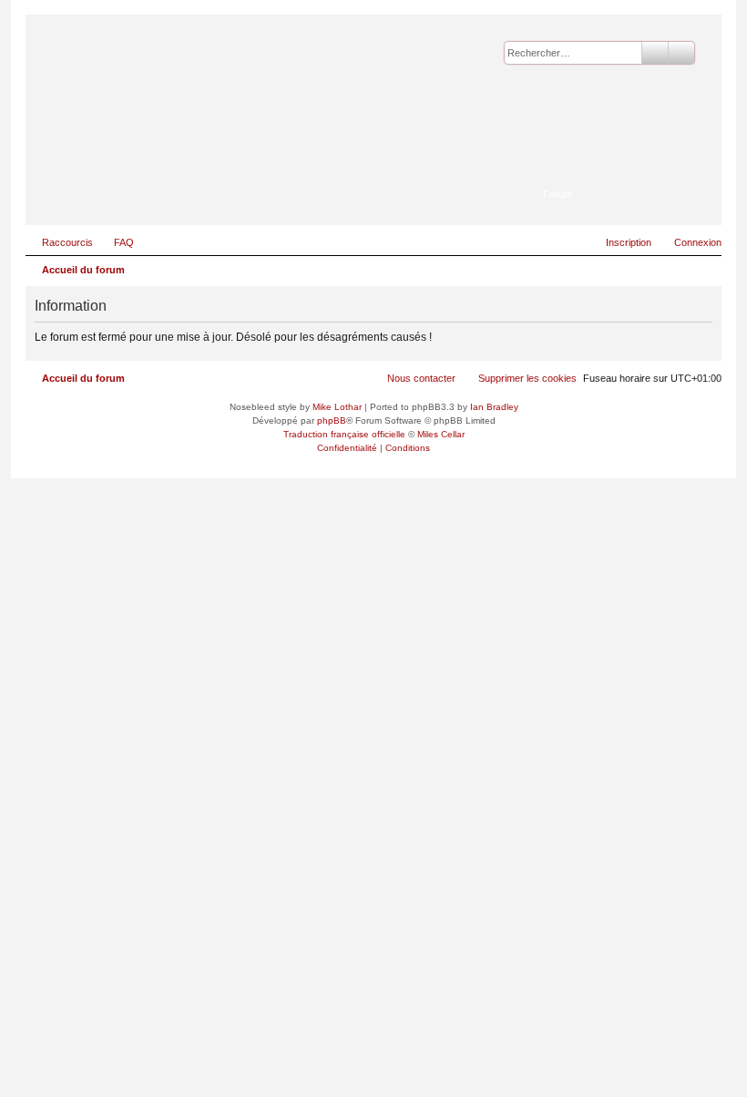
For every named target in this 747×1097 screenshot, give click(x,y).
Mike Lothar (337, 407)
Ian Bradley (494, 407)
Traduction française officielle (344, 434)
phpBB (331, 420)
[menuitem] (115, 242)
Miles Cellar (441, 434)
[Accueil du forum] (618, 168)
